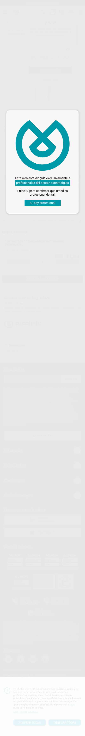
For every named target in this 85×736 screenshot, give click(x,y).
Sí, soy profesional (42, 203)
